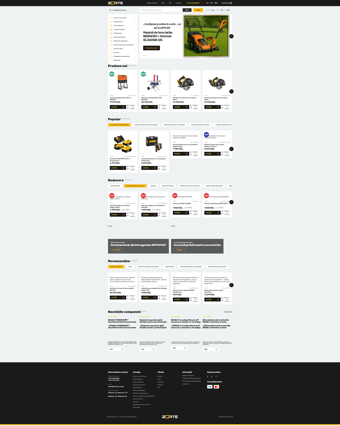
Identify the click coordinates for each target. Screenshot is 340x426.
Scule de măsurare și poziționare (123, 45)
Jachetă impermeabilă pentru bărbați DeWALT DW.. (154, 289)
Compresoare (117, 33)
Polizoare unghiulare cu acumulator (226, 125)
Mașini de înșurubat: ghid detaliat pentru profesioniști (153, 321)
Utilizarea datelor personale (191, 378)
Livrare (160, 376)
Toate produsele (115, 186)
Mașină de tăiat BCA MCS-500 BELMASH (151, 99)
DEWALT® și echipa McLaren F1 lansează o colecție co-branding (185, 321)
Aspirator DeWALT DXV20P (182, 203)
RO (207, 3)
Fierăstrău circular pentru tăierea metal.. (184, 99)
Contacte (178, 3)
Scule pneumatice (119, 29)
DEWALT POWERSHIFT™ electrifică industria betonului (122, 321)
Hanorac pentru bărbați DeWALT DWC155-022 (184, 291)
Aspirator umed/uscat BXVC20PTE (216, 203)
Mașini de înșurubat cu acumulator (174, 125)
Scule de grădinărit (119, 37)
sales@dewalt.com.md (116, 386)
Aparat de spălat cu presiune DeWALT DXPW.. (120, 206)
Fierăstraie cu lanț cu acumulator (190, 186)
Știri (170, 3)
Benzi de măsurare (168, 186)
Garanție (160, 382)
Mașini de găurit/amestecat (214, 186)
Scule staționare (118, 25)
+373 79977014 (113, 380)
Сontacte (185, 384)
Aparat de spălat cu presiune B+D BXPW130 (153, 206)
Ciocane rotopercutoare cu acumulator (146, 125)
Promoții (160, 385)
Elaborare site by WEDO (225, 417)
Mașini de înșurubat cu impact (200, 125)
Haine (130, 266)
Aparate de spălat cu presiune (135, 186)
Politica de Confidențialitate (191, 381)
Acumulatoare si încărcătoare (119, 125)
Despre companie (152, 3)
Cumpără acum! (151, 48)
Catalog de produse (119, 10)
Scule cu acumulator (119, 18)
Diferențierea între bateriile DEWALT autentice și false (216, 321)
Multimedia (116, 60)
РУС (211, 3)
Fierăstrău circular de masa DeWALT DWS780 (122, 289)
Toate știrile (228, 312)
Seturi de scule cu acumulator (217, 266)
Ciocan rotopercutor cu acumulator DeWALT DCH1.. (185, 145)
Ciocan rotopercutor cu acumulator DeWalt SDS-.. (153, 160)
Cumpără (179, 250)
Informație (116, 250)
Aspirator (153, 186)
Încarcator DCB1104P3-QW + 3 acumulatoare (120, 160)
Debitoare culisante (116, 266)
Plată (159, 379)
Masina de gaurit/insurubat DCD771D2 (213, 291)
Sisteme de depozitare (120, 41)
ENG (216, 3)
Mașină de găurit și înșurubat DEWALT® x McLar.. (214, 145)
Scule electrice (118, 22)
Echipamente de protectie (121, 56)
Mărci (163, 3)
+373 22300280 (192, 3)
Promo (198, 10)
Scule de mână (118, 49)
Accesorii (116, 52)
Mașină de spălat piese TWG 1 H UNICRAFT (120, 99)
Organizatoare (169, 266)
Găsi (187, 10)
